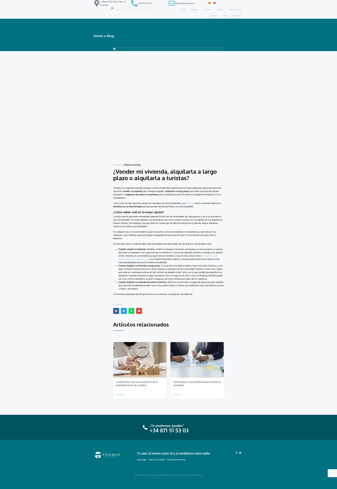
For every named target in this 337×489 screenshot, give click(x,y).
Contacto (237, 15)
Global (213, 15)
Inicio (184, 9)
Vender (195, 9)
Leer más (120, 394)
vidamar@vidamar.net (184, 3)
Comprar (207, 9)
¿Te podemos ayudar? (167, 426)
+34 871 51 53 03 (145, 3)
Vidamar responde (132, 164)
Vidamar (220, 9)
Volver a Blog (103, 36)
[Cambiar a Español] (209, 2)
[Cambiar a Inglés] (214, 2)
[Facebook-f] (237, 453)
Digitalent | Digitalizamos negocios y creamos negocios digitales (176, 475)
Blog (226, 15)
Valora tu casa (235, 9)
